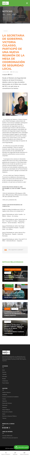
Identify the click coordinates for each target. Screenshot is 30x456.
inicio (4, 14)
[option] (15, 104)
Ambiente (4, 394)
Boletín (4, 378)
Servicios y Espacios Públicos (9, 416)
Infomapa (4, 376)
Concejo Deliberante (7, 435)
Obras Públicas (6, 409)
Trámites (4, 374)
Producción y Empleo (7, 412)
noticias (9, 14)
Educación (4, 405)
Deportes (4, 401)
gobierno (14, 14)
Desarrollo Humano (7, 403)
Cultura (4, 399)
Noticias (4, 372)
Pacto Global (5, 383)
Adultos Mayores (6, 392)
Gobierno (4, 407)
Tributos (4, 418)
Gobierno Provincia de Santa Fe (10, 438)
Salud (3, 414)
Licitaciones (5, 381)
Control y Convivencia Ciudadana (10, 396)
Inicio (3, 370)
